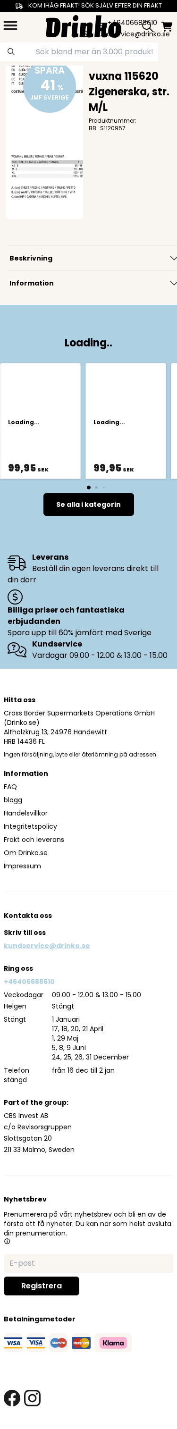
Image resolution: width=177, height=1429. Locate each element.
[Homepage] (83, 25)
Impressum (22, 866)
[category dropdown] (10, 25)
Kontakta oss (28, 915)
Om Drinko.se (26, 852)
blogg (13, 800)
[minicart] (166, 26)
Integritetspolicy (30, 826)
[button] (7, 1241)
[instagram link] (32, 1398)
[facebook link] (12, 1398)
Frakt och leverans (34, 839)
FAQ (10, 786)
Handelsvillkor (26, 813)
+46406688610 (29, 981)
